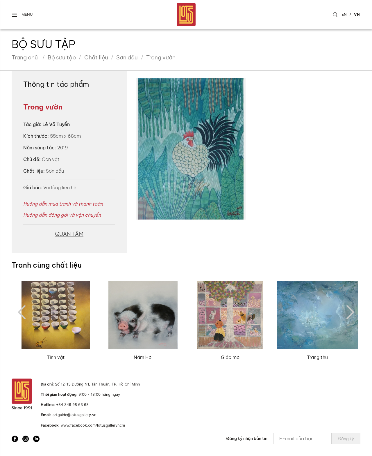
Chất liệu (96, 57)
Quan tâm (69, 233)
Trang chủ (25, 57)
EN (344, 14)
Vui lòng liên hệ (59, 187)
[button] (22, 15)
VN (357, 14)
